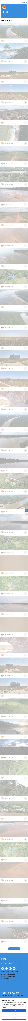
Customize (14, 1014)
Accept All (14, 1010)
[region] (14, 1009)
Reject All (14, 1018)
